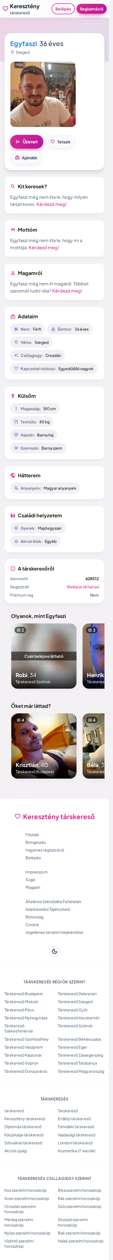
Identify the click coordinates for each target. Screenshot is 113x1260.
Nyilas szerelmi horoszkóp (27, 1232)
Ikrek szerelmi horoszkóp (26, 1198)
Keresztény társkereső (24, 1118)
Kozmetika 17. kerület (76, 1150)
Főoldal (32, 834)
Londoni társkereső (75, 1142)
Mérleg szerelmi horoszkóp (18, 1222)
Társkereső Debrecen (77, 993)
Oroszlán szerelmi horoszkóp (20, 1209)
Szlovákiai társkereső (23, 1142)
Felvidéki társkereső (76, 1126)
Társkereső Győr (73, 1009)
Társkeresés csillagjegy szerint (54, 1178)
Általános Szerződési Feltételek (53, 901)
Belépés (63, 8)
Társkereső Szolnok (75, 1025)
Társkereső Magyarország (81, 1071)
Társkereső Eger (72, 1047)
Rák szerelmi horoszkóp (79, 1198)
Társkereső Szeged (75, 1001)
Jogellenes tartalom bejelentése (54, 932)
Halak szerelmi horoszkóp (80, 1240)
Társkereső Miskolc (21, 1001)
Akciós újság (15, 1150)
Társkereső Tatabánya (77, 1062)
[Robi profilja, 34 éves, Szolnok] (44, 656)
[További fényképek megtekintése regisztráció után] (43, 94)
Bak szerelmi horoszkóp (79, 1232)
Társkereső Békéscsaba (79, 1039)
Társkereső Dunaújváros (25, 1071)
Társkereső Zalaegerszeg (80, 1054)
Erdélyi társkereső (74, 1118)
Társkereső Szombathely (26, 1039)
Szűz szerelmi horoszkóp (79, 1206)
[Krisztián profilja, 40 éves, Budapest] (44, 746)
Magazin (33, 887)
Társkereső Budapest (23, 993)
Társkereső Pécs (19, 1009)
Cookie (32, 924)
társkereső (14, 1110)
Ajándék (26, 158)
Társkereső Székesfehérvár (18, 1028)
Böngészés (36, 842)
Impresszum (37, 871)
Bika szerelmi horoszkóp (79, 1190)
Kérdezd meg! (51, 204)
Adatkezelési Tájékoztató (48, 909)
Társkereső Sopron (21, 1062)
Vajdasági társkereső (76, 1134)
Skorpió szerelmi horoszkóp (73, 1222)
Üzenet (27, 142)
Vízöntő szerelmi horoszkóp (18, 1243)
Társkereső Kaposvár (23, 1054)
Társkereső (68, 1110)
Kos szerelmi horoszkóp (25, 1190)
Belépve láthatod (83, 586)
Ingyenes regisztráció (45, 849)
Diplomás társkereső (23, 1126)
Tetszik (60, 142)
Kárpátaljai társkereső (24, 1134)
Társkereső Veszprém (23, 1047)
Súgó (30, 879)
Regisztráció (91, 8)
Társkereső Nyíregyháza (25, 1017)
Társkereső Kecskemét (79, 1017)
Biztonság (34, 916)
